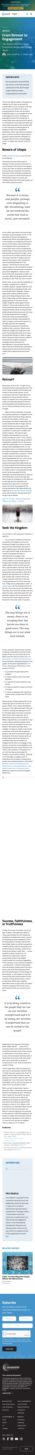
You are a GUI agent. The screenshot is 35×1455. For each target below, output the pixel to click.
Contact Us (21, 1428)
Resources (5, 1410)
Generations (21, 1410)
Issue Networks (22, 1404)
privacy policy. (8, 1343)
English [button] (14, 14)
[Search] (27, 14)
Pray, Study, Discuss (8, 1404)
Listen (4, 1420)
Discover (7, 1401)
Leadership (21, 1422)
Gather (4, 1422)
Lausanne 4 (8, 1417)
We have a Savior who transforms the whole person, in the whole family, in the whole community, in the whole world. (16, 766)
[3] (26, 1084)
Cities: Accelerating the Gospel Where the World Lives (16, 1277)
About (21, 1417)
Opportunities (22, 1425)
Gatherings (21, 1413)
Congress (5, 1428)
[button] (31, 14)
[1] (8, 264)
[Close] (33, 5)
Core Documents (7, 1407)
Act (3, 1425)
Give (26, 1449)
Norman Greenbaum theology (21, 491)
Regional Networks (23, 1407)
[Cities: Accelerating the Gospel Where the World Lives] (17, 1263)
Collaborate (24, 1401)
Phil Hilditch (12, 1193)
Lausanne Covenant (14, 156)
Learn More (6, 1393)
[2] (21, 437)
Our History (21, 1420)
